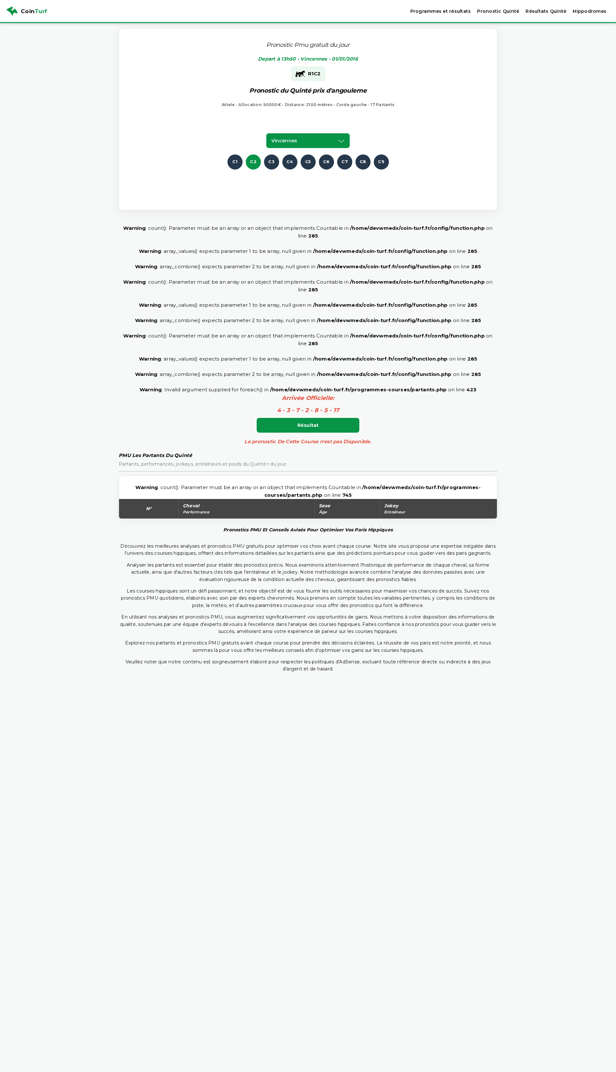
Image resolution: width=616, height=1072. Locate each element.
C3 (271, 161)
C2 (253, 161)
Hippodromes (589, 11)
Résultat (308, 425)
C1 (235, 161)
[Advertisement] (308, 184)
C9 (381, 161)
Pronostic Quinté (498, 11)
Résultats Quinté (546, 11)
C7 (344, 161)
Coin (34, 11)
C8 (363, 161)
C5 (308, 161)
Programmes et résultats (440, 11)
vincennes (284, 141)
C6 (326, 161)
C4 (290, 161)
